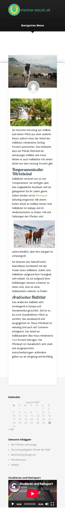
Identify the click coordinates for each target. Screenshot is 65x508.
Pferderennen (18, 459)
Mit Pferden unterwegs (24, 444)
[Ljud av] (47, 504)
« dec (11, 429)
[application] (32, 493)
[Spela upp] (13, 504)
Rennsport (41, 195)
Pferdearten (43, 65)
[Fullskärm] (52, 504)
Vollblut (15, 464)
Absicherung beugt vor (23, 454)
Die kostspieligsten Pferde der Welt (30, 449)
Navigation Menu (32, 25)
